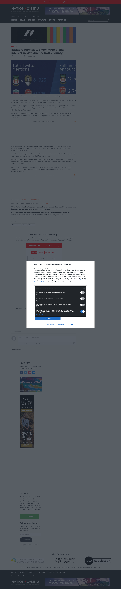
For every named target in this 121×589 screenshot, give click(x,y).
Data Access (60, 324)
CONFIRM (47, 318)
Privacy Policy (70, 324)
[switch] (82, 292)
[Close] (91, 264)
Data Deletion (50, 324)
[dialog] (60, 294)
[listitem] (60, 289)
